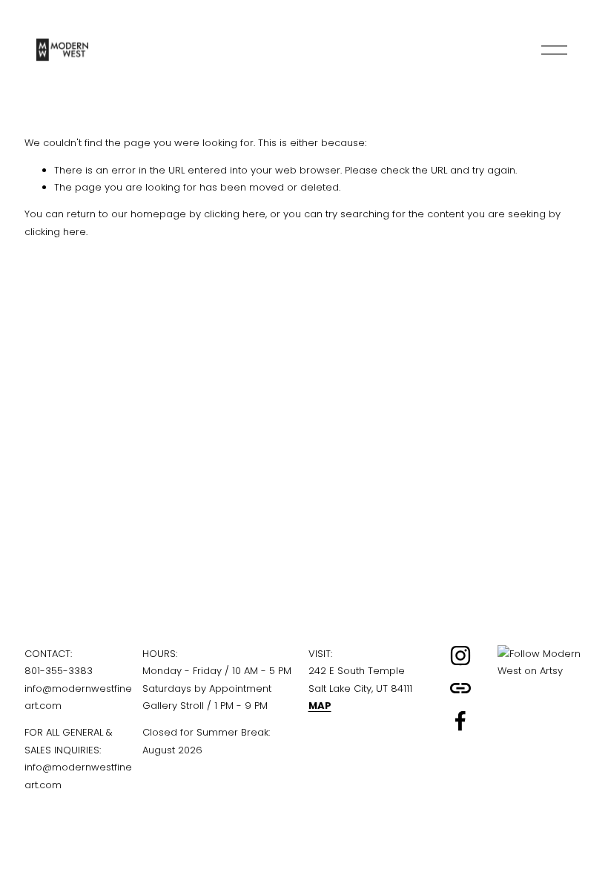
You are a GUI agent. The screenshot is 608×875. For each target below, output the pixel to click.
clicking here (234, 214)
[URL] (460, 688)
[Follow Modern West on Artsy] (541, 671)
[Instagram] (460, 655)
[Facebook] (460, 720)
